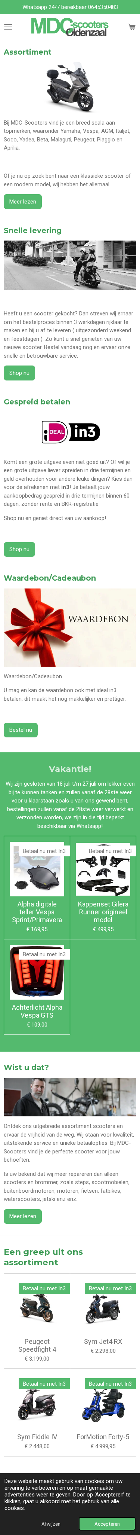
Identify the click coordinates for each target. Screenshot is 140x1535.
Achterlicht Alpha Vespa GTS (37, 1011)
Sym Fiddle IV (37, 1437)
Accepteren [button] (107, 1524)
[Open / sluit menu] (8, 27)
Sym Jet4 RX (103, 1341)
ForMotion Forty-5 (103, 1437)
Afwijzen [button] (50, 1524)
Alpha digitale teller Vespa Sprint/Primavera (37, 912)
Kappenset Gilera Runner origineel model (103, 912)
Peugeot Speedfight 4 (37, 1345)
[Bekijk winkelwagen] (132, 27)
